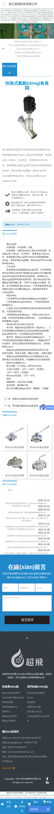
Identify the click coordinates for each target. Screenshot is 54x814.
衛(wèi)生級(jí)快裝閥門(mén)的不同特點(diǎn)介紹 (27, 547)
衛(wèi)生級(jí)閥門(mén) (28, 49)
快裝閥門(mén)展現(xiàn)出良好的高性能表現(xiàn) (27, 536)
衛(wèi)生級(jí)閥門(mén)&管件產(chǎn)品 (28, 45)
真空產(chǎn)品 (34, 711)
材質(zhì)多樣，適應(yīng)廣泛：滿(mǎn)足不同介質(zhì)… (27, 553)
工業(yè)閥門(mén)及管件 (38, 718)
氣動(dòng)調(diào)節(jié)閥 (25, 398)
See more (6, 768)
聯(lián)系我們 (8, 721)
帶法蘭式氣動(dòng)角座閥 (25, 405)
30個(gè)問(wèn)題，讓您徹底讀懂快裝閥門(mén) (27, 512)
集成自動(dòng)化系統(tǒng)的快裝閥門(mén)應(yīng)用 (27, 527)
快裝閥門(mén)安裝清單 (21, 506)
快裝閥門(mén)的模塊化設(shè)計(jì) (21, 529)
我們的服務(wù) (9, 707)
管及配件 (31, 702)
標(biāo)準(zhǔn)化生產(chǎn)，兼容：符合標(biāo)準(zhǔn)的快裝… (27, 519)
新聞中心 (6, 711)
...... (29, 725)
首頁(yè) (37, 41)
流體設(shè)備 (34, 707)
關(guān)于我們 (9, 716)
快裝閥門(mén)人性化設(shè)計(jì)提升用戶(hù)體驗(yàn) (27, 542)
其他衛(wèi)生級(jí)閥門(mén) (28, 52)
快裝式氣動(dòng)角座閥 (28, 56)
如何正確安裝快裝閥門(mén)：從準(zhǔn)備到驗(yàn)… (27, 503)
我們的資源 (7, 702)
